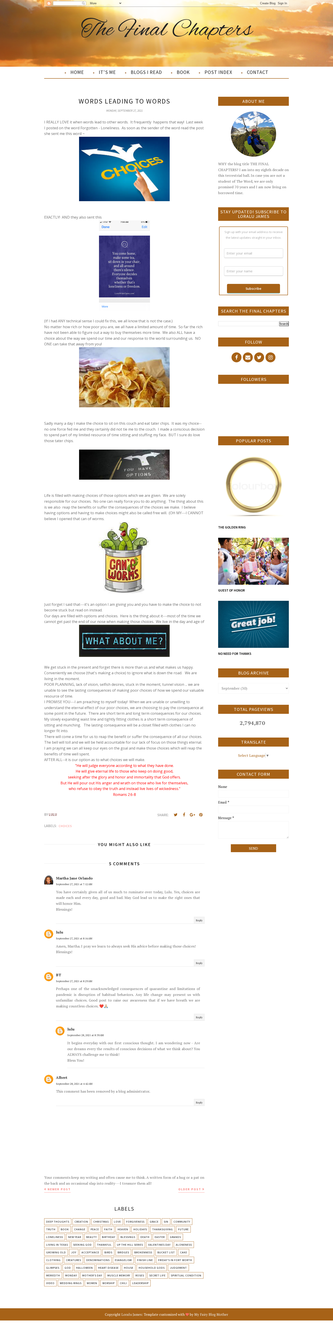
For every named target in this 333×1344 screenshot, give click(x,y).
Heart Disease (108, 1267)
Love (117, 1221)
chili (123, 1283)
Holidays (140, 1229)
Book (65, 1229)
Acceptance (90, 1252)
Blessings (128, 1237)
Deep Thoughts (57, 1221)
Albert (61, 1077)
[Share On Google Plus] (192, 814)
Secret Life (157, 1275)
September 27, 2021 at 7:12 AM (74, 884)
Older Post (189, 1189)
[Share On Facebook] (184, 814)
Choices (65, 826)
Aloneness (184, 1244)
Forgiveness (135, 1221)
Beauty (91, 1237)
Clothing (53, 1260)
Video (50, 1283)
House (128, 1267)
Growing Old (56, 1252)
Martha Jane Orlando (74, 878)
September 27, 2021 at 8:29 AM (74, 981)
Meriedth (53, 1275)
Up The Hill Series (130, 1244)
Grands (175, 1237)
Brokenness (143, 1252)
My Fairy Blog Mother (211, 1314)
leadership (140, 1283)
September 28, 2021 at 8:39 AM (85, 1035)
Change (79, 1229)
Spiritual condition (186, 1275)
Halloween (84, 1267)
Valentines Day (159, 1244)
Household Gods (152, 1267)
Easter (160, 1237)
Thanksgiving (162, 1229)
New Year (74, 1237)
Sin (166, 1221)
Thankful (104, 1244)
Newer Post (59, 1189)
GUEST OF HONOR (231, 590)
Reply (199, 920)
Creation (81, 1221)
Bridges (123, 1252)
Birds (108, 1252)
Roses (139, 1275)
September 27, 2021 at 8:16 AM (74, 938)
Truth (51, 1229)
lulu (59, 932)
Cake (183, 1252)
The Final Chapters (166, 30)
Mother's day (92, 1275)
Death (145, 1237)
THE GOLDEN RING (232, 527)
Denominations (98, 1260)
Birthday (108, 1237)
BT (58, 974)
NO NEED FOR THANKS (234, 653)
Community (182, 1221)
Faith (108, 1229)
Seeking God (82, 1244)
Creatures (73, 1260)
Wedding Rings (71, 1283)
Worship (108, 1283)
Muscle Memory (118, 1275)
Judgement (178, 1267)
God (68, 1267)
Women (92, 1283)
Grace (154, 1221)
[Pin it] (200, 814)
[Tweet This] (175, 814)
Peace (95, 1229)
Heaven (123, 1229)
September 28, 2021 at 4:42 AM (74, 1083)
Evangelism (123, 1260)
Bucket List (166, 1252)
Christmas (101, 1221)
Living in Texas (57, 1244)
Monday (71, 1275)
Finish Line (145, 1260)
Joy (73, 1252)
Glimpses (52, 1267)
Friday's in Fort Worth (175, 1260)
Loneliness (54, 1237)
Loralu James (131, 1314)
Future (183, 1229)
